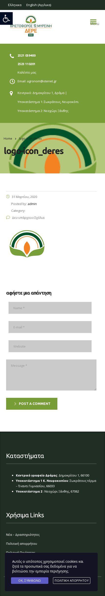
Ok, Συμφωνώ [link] (29, 581)
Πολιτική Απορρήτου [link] (72, 581)
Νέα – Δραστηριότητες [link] (23, 534)
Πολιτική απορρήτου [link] (21, 543)
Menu (93, 21)
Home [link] (8, 138)
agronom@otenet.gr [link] (42, 81)
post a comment (35, 404)
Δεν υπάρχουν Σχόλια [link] (28, 217)
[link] (6, 18)
